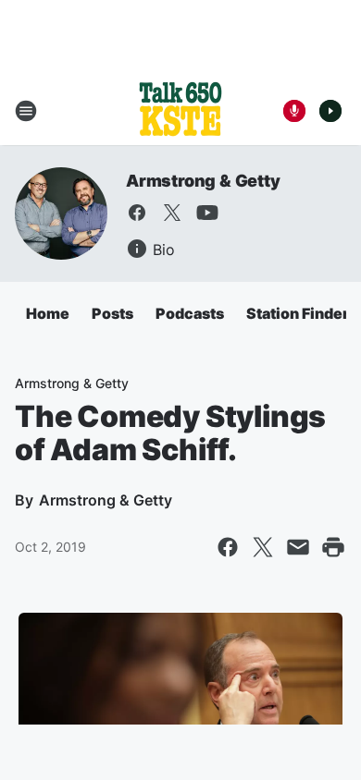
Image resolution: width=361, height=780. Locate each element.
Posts (112, 313)
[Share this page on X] (263, 547)
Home (47, 313)
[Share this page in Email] (298, 547)
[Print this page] (333, 547)
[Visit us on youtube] (207, 212)
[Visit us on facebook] (137, 212)
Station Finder (297, 313)
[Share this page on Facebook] (228, 547)
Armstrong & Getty (203, 180)
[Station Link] (180, 110)
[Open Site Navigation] (26, 111)
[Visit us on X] (172, 212)
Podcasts (190, 313)
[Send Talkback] (294, 111)
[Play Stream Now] (330, 111)
